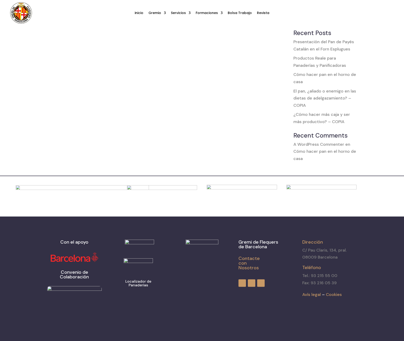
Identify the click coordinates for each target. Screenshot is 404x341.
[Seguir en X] (391, 13)
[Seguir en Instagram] (383, 13)
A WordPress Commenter (318, 144)
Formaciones (207, 13)
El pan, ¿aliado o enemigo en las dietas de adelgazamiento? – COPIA (324, 98)
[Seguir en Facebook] (374, 13)
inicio (139, 13)
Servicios (178, 13)
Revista (263, 13)
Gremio (154, 13)
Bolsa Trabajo (240, 13)
